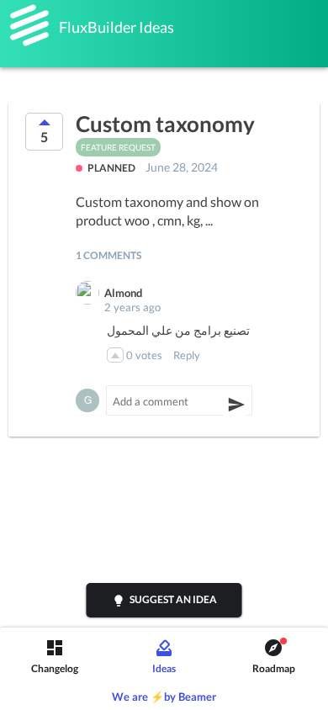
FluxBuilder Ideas (116, 27)
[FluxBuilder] (29, 25)
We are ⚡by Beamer (164, 696)
